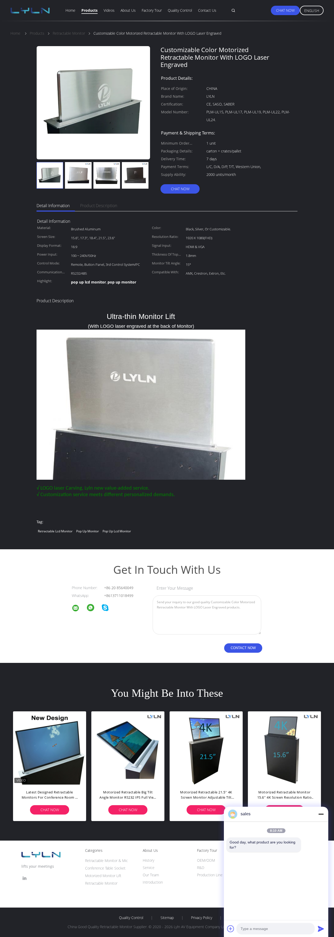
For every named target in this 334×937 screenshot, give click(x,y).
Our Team (151, 874)
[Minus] (321, 814)
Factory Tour (152, 10)
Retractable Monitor (101, 883)
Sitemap (167, 918)
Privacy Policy (201, 918)
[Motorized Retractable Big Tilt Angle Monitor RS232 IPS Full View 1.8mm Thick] (127, 747)
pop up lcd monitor (117, 531)
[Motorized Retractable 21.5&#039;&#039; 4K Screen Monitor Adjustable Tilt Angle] (206, 747)
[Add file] (230, 928)
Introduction (153, 882)
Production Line (210, 874)
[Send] (321, 928)
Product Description (98, 205)
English (311, 10)
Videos (109, 10)
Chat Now (285, 10)
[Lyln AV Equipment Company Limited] (79, 608)
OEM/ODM (206, 860)
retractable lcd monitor (55, 531)
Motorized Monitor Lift (103, 875)
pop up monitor (87, 531)
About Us (128, 10)
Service (148, 867)
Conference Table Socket (105, 868)
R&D (200, 867)
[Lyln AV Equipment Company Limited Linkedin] (24, 878)
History (148, 860)
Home (70, 10)
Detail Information (53, 205)
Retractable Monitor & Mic (106, 860)
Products (89, 10)
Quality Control (180, 10)
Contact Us (207, 10)
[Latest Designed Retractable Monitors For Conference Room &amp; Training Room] (49, 747)
